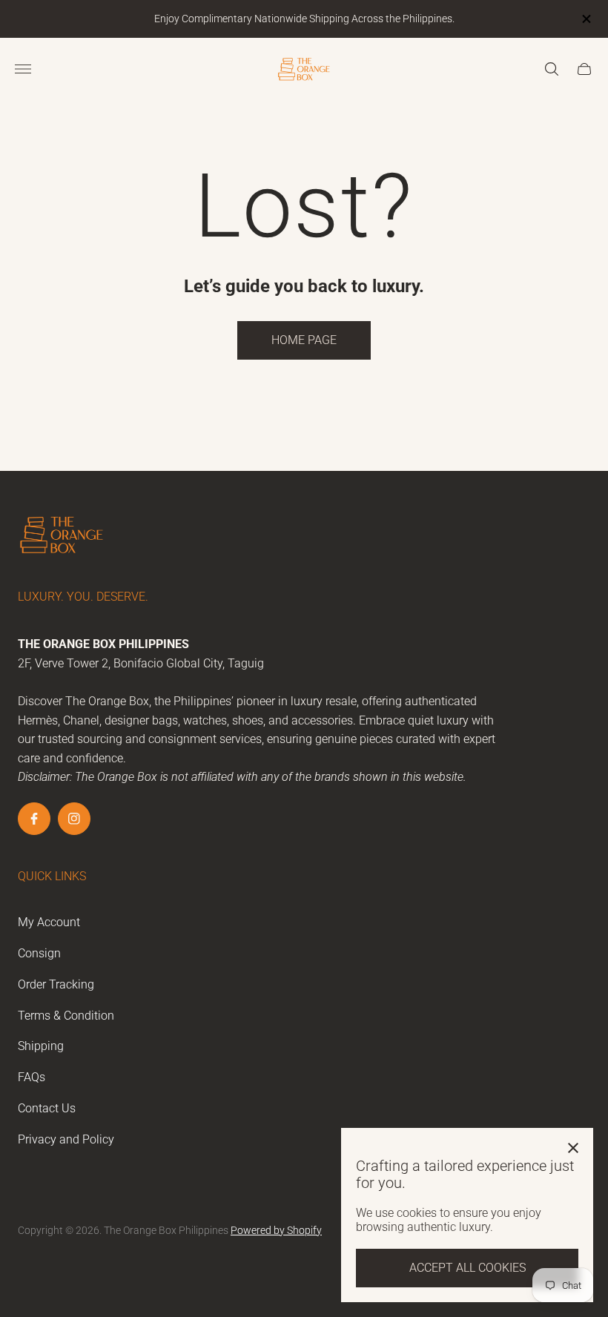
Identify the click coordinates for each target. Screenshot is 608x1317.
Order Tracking (56, 984)
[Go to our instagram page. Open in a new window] (74, 818)
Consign (39, 953)
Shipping (41, 1046)
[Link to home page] (62, 536)
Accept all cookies (467, 1268)
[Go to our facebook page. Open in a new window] (34, 818)
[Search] (551, 69)
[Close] (573, 1148)
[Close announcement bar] (585, 19)
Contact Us (47, 1108)
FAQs (31, 1077)
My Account (49, 922)
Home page (304, 340)
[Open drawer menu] (23, 69)
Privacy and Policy (66, 1139)
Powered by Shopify (276, 1230)
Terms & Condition (66, 1016)
